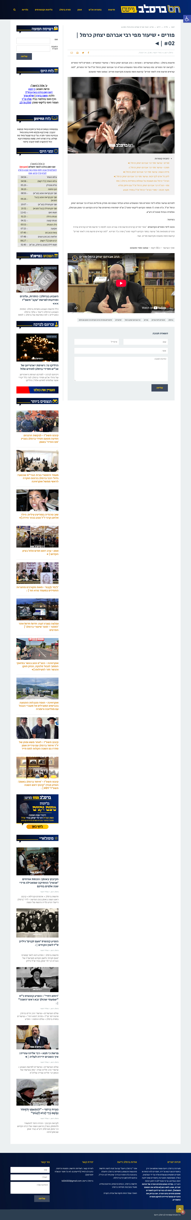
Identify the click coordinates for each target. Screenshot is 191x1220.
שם (56, 39)
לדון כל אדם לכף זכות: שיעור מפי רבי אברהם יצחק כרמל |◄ (141, 176)
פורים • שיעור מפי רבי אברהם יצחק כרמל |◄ (148, 163)
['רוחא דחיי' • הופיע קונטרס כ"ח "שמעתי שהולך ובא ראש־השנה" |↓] (37, 979)
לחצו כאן (165, 1187)
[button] (187, 19)
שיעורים (118, 320)
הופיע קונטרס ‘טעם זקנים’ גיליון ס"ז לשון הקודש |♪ (38, 943)
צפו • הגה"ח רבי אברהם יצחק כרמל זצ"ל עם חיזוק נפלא (143, 185)
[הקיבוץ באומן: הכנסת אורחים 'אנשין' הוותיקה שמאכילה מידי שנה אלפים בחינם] (37, 861)
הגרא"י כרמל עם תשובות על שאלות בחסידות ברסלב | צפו (142, 181)
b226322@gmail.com (72, 1181)
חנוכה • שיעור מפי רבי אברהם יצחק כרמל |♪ (148, 167)
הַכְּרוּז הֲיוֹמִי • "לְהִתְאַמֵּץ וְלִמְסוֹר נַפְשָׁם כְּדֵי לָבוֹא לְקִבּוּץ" (39, 1111)
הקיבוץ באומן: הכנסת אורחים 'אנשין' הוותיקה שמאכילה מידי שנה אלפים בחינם (38, 883)
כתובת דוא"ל (54, 47)
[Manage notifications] (183, 1212)
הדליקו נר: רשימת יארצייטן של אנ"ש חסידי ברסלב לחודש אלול (39, 367)
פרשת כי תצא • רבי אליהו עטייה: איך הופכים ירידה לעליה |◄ (38, 1055)
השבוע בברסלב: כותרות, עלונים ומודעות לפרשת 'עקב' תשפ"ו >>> (39, 300)
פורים (146, 320)
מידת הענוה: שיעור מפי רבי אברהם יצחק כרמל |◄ (146, 172)
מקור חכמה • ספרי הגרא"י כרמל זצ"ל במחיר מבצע (146, 190)
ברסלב (170, 320)
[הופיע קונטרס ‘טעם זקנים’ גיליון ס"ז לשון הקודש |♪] (37, 923)
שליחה (24, 56)
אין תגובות (143, 53)
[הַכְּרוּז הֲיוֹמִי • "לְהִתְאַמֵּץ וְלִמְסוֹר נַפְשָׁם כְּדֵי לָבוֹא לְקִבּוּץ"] (37, 1092)
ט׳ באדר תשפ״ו (158, 53)
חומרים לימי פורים (158, 320)
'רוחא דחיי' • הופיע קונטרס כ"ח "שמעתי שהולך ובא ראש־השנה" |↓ (38, 999)
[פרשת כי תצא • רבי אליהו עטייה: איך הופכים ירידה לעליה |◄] (37, 1037)
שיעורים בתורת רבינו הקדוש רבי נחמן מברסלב (95, 320)
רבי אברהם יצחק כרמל (133, 320)
